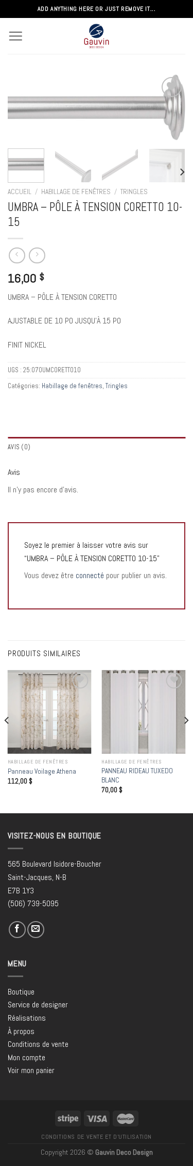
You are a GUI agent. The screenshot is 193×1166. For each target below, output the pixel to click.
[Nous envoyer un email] (35, 929)
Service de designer (38, 1004)
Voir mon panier (31, 1070)
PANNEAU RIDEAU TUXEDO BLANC (137, 776)
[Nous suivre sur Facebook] (17, 929)
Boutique (21, 991)
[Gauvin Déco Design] (96, 36)
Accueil (19, 191)
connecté (90, 575)
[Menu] (15, 36)
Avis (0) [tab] (19, 447)
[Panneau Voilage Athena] (50, 712)
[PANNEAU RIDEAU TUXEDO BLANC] (143, 712)
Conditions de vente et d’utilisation (96, 1137)
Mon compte (26, 1057)
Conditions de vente (38, 1044)
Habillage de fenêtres (76, 191)
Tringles (134, 191)
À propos (21, 1031)
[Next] (169, 111)
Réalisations (27, 1017)
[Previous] (24, 111)
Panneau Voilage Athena (42, 771)
